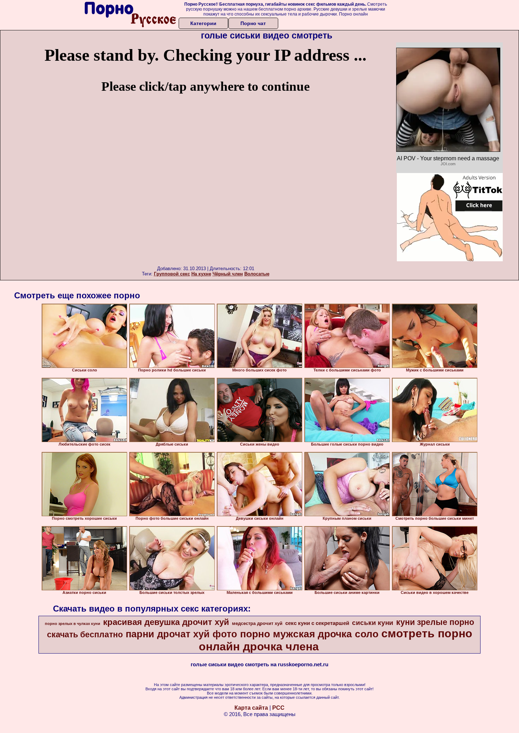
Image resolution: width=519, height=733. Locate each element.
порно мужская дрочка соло (309, 633)
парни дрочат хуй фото (181, 634)
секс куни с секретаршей (317, 623)
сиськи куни (372, 622)
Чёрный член (228, 273)
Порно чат (253, 23)
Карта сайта (251, 708)
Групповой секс (172, 273)
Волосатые (256, 273)
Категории (203, 23)
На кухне (201, 273)
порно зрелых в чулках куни (72, 623)
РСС (278, 708)
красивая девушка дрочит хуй (166, 622)
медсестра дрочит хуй (257, 623)
